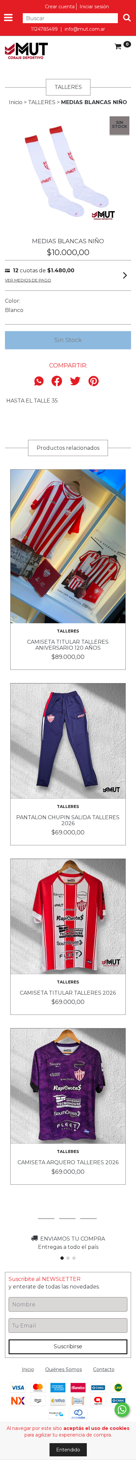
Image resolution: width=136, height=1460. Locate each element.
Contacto (104, 1369)
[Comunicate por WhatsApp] (122, 1409)
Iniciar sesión (94, 7)
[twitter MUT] (88, 1209)
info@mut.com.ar (85, 29)
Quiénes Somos (63, 1369)
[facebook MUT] (67, 1209)
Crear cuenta (60, 7)
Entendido (68, 1450)
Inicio (15, 102)
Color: (12, 301)
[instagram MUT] (46, 1209)
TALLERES (41, 102)
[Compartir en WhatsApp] (40, 381)
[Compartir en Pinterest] (93, 381)
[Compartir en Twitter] (75, 381)
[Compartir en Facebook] (56, 381)
